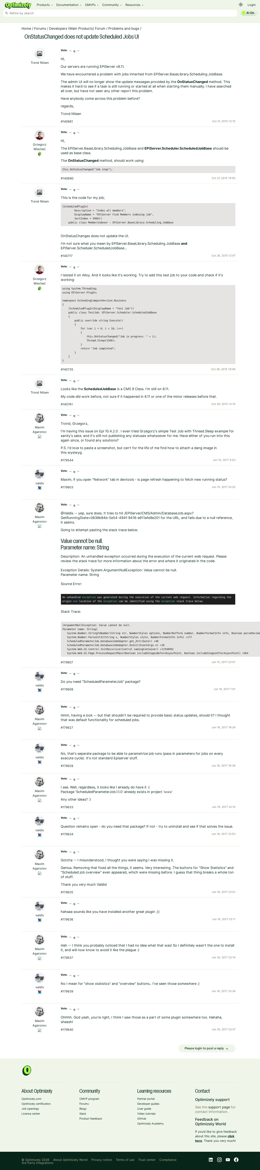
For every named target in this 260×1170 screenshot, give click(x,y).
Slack (82, 1113)
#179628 (67, 766)
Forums (40, 28)
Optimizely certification (36, 1103)
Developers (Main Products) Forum (77, 28)
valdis (39, 483)
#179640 (67, 1029)
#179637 (67, 958)
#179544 (67, 460)
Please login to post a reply (206, 1048)
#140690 (67, 178)
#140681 (67, 121)
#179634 (67, 834)
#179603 (67, 487)
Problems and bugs (123, 28)
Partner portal (146, 1098)
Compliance (167, 1160)
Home (26, 28)
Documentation (69, 5)
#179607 (67, 662)
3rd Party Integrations (37, 1163)
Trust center (147, 1160)
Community (112, 5)
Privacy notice (101, 1160)
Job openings (30, 1108)
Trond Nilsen (40, 63)
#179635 (67, 892)
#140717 (67, 256)
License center (31, 1113)
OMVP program (89, 1098)
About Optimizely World (70, 1160)
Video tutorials (146, 1113)
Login (252, 5)
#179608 (67, 689)
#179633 (67, 807)
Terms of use (125, 1160)
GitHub (141, 1118)
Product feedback (90, 1118)
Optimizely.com (31, 1098)
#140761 (67, 404)
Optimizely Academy (150, 1123)
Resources (134, 5)
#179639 (67, 991)
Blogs (83, 1108)
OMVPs (92, 5)
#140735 (67, 369)
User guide (144, 1108)
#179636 (67, 919)
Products (45, 5)
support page (219, 1107)
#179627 (67, 727)
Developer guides (148, 1103)
